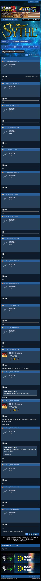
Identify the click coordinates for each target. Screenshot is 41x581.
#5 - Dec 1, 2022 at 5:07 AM (10, 150)
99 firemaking (10, 46)
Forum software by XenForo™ (9, 578)
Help (37, 576)
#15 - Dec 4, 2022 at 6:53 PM (11, 372)
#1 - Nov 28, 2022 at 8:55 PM (11, 61)
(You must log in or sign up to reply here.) (13, 531)
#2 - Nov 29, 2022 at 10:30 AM (11, 83)
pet (31, 46)
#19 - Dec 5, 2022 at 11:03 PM (11, 487)
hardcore (19, 46)
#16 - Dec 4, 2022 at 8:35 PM (11, 401)
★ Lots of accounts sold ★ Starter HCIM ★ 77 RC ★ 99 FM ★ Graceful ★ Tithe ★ (21, 538)
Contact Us (32, 576)
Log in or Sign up (33, 1)
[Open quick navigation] (38, 41)
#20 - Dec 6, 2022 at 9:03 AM (11, 509)
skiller (36, 46)
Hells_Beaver (15, 353)
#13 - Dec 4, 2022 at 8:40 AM (11, 327)
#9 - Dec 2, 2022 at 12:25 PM (11, 238)
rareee (12, 64)
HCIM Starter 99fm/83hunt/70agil (24, 539)
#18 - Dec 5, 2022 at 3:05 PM (11, 465)
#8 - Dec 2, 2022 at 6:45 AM (10, 216)
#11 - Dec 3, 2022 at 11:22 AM (11, 283)
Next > (36, 55)
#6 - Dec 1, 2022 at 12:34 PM (11, 172)
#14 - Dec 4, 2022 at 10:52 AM (11, 349)
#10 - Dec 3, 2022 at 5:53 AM (11, 261)
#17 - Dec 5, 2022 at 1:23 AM (11, 428)
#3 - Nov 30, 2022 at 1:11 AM (10, 105)
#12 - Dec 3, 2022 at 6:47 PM (11, 305)
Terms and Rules (35, 578)
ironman (26, 46)
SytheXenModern (7, 576)
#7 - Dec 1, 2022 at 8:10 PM (10, 194)
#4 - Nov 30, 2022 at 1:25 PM (11, 127)
